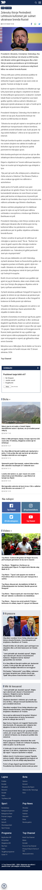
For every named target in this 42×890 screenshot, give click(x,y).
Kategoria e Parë (7, 813)
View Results (14, 386)
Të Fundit (8, 8)
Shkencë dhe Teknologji (30, 790)
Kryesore (9, 613)
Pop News (28, 803)
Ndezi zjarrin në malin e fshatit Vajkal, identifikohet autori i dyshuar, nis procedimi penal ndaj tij (20, 429)
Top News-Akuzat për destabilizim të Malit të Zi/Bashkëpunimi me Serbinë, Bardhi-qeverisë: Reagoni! (19, 586)
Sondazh (7, 368)
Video (3, 795)
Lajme (5, 777)
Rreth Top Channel (28, 837)
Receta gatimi (27, 822)
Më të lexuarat (13, 686)
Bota (2, 8)
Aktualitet (5, 787)
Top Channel (11, 509)
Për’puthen (5, 840)
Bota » (6, 399)
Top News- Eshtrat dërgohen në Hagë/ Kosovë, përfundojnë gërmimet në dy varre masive (20, 559)
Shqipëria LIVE (6, 843)
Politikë (4, 781)
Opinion (25, 781)
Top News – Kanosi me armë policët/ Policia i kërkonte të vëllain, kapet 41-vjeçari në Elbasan (20, 602)
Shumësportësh (7, 825)
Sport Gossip (6, 828)
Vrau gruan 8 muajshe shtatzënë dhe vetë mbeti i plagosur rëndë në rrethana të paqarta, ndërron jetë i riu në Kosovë (21, 743)
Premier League (7, 816)
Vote (7, 386)
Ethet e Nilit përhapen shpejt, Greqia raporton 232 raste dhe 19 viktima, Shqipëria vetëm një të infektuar (21, 442)
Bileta (24, 840)
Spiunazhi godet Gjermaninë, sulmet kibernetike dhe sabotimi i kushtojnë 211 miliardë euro (20, 466)
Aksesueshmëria (28, 854)
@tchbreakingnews (11, 521)
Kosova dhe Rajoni (28, 787)
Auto (24, 793)
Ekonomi (4, 790)
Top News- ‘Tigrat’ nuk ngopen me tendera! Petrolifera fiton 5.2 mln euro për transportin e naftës (20, 577)
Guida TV (4, 854)
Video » (7, 530)
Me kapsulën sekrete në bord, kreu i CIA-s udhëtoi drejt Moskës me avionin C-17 (21, 488)
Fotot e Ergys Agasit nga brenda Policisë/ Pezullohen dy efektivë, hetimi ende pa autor (20, 765)
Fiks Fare (4, 846)
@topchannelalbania (31, 509)
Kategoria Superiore (8, 811)
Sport (4, 803)
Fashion (25, 813)
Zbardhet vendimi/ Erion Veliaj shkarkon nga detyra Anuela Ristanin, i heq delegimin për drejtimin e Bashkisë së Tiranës (20, 640)
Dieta (24, 819)
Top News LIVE (6, 798)
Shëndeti (25, 816)
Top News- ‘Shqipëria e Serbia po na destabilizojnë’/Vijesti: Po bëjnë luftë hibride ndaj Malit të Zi (20, 567)
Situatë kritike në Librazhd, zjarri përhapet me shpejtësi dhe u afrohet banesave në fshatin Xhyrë (21, 648)
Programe (7, 833)
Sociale (4, 793)
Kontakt (25, 843)
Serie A (4, 822)
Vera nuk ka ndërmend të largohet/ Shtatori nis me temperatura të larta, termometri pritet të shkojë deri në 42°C (20, 717)
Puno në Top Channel (29, 846)
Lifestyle (25, 811)
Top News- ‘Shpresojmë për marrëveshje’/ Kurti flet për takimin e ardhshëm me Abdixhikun (20, 595)
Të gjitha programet (8, 852)
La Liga (4, 819)
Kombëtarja (5, 808)
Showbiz (25, 808)
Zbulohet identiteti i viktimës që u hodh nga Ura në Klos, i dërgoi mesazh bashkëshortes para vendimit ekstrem (20, 702)
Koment (25, 784)
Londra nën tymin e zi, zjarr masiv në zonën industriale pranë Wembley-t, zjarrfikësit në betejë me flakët (18, 477)
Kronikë (4, 784)
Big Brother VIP (6, 837)
